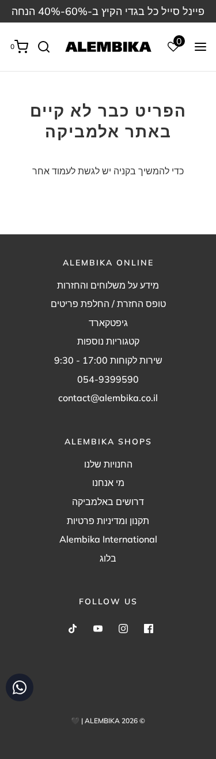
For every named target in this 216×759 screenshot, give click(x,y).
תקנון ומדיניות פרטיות (108, 520)
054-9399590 (108, 379)
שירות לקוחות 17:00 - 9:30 (108, 360)
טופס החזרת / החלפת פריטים (108, 303)
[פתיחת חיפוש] (48, 46)
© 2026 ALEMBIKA (115, 720)
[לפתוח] (200, 46)
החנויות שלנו (108, 464)
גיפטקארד (108, 322)
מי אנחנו (108, 482)
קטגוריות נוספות (108, 341)
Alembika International (108, 539)
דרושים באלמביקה (108, 501)
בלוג (108, 558)
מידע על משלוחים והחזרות (108, 285)
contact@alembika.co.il (108, 397)
